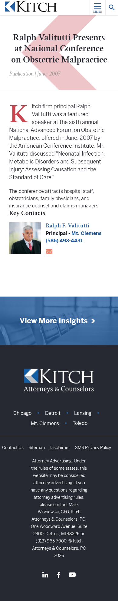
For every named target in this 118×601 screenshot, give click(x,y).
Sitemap (36, 447)
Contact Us (13, 447)
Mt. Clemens (86, 233)
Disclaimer (60, 447)
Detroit (53, 413)
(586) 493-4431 (64, 240)
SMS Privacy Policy (93, 447)
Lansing (82, 413)
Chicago (22, 413)
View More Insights (54, 321)
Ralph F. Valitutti (67, 226)
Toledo (80, 423)
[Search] (111, 7)
